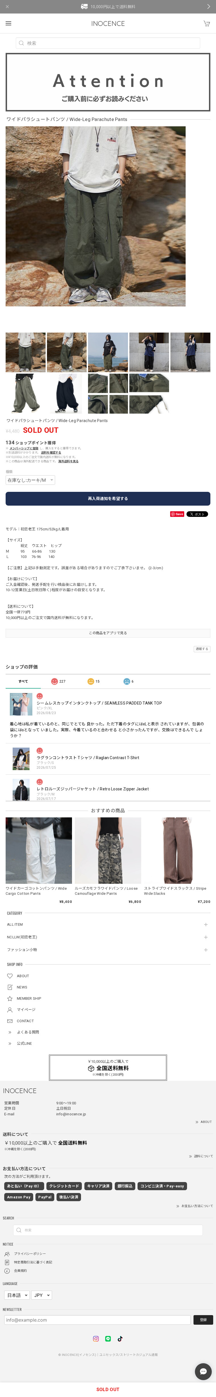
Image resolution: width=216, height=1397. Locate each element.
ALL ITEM (15, 924)
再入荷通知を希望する (108, 498)
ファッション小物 (22, 950)
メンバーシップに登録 (24, 448)
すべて (23, 681)
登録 (203, 1320)
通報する (202, 649)
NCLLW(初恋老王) (22, 937)
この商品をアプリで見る (108, 633)
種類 (9, 472)
